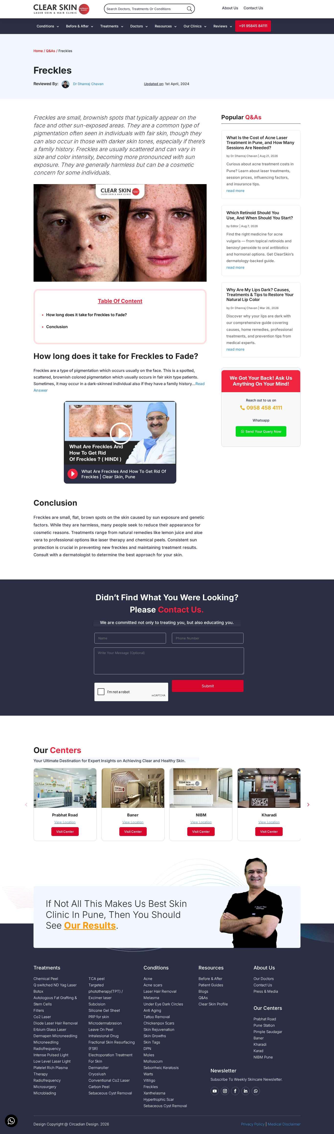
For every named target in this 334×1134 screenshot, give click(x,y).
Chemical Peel (45, 978)
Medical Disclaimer (284, 1124)
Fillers (38, 1010)
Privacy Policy (253, 1124)
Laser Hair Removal (160, 991)
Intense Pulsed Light (50, 1055)
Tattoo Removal (157, 1016)
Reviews (220, 26)
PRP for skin (99, 1016)
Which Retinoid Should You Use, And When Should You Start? (259, 215)
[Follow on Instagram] (225, 1091)
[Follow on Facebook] (235, 1091)
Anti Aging (152, 1010)
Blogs (203, 991)
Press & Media (266, 991)
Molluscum (153, 1061)
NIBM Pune (263, 1057)
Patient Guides (211, 985)
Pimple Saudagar (268, 1031)
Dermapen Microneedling (55, 1036)
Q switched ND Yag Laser (55, 985)
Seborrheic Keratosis (161, 1067)
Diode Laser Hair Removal (55, 1023)
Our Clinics (193, 26)
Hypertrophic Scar (159, 1099)
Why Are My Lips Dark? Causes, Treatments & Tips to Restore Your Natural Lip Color (260, 294)
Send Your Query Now (263, 431)
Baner (259, 1038)
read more (235, 190)
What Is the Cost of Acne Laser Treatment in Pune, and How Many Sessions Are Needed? (260, 142)
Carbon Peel (99, 1086)
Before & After (77, 26)
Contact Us (253, 8)
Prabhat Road (265, 1019)
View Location (65, 822)
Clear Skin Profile (213, 1004)
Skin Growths (155, 1036)
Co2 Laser (42, 1016)
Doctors (136, 26)
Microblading (44, 1093)
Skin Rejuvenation (159, 1029)
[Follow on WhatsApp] (256, 1091)
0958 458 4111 (264, 408)
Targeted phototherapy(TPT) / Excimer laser (106, 991)
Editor (235, 226)
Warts (148, 1074)
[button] (26, 804)
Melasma (151, 997)
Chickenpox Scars (159, 1023)
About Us (230, 8)
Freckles (151, 1086)
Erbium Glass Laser (49, 1029)
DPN (147, 1048)
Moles (149, 1055)
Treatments (109, 26)
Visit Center (65, 832)
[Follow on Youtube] (215, 1091)
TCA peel (97, 978)
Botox (38, 991)
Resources (163, 26)
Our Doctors (264, 978)
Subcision (97, 1004)
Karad (258, 1050)
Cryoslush (97, 1074)
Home (38, 51)
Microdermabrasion (105, 1023)
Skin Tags (152, 1042)
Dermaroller (99, 1067)
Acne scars (153, 985)
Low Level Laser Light (51, 1061)
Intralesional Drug (104, 1036)
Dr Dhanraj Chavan (88, 84)
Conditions (45, 26)
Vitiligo (149, 1080)
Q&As (50, 51)
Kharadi (260, 1044)
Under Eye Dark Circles (163, 1004)
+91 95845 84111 (253, 25)
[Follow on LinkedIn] (245, 1091)
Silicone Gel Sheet (104, 1010)
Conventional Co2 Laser (109, 1080)
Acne (148, 978)
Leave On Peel (101, 1029)
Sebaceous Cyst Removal (110, 1093)
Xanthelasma (154, 1093)
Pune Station (264, 1025)
